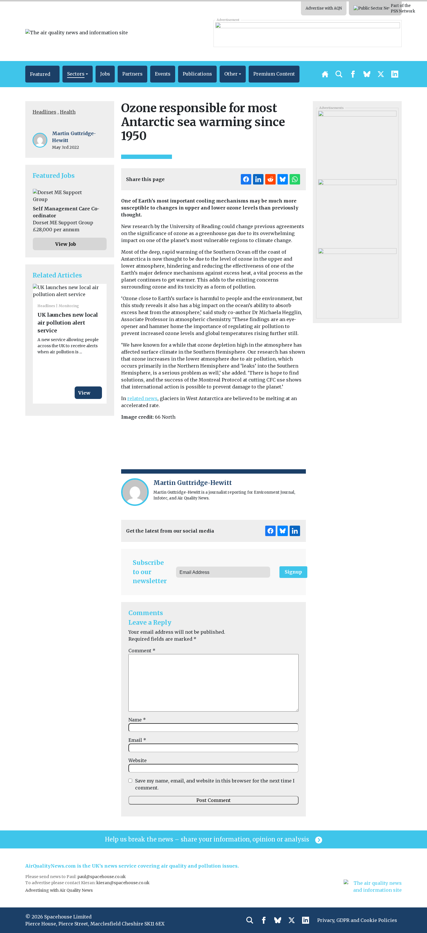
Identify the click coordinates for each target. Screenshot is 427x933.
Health (68, 112)
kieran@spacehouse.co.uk (123, 882)
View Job (65, 244)
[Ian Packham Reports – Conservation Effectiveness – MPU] (357, 211)
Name (137, 720)
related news (142, 398)
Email (137, 740)
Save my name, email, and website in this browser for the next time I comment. (215, 784)
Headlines (44, 112)
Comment (141, 650)
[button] (42, 74)
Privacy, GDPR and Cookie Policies (357, 920)
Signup (293, 572)
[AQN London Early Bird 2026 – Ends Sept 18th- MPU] (357, 143)
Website (137, 760)
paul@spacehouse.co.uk (102, 876)
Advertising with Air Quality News (59, 890)
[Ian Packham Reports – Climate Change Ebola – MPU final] (357, 280)
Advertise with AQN (324, 8)
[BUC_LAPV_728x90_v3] (307, 33)
